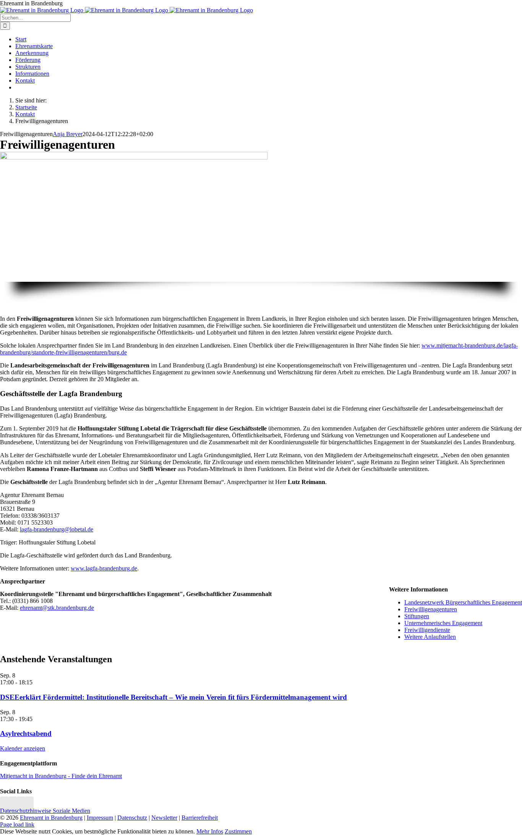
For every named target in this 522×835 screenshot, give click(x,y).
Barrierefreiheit (200, 817)
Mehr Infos (209, 831)
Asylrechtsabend (26, 733)
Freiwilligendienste (427, 630)
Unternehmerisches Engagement (443, 623)
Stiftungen (416, 616)
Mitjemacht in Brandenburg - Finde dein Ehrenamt (61, 776)
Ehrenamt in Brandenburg (51, 817)
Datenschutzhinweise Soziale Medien (45, 810)
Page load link (17, 824)
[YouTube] (29, 803)
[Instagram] (4, 803)
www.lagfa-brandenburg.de (104, 568)
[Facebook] (12, 803)
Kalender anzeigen (22, 748)
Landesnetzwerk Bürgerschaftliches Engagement (463, 602)
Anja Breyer (68, 134)
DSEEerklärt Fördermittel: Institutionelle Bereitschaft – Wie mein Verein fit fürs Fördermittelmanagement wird (173, 697)
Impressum (100, 817)
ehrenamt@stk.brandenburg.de (57, 607)
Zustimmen (238, 831)
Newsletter (164, 817)
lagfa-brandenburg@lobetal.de (56, 529)
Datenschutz (132, 817)
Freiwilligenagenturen (430, 609)
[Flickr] (21, 803)
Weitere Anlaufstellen (430, 637)
